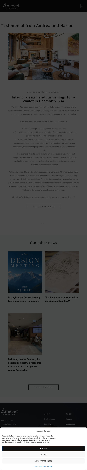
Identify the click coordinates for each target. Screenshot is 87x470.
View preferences (43, 461)
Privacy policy (48, 466)
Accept (43, 448)
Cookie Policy (38, 466)
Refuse (43, 455)
